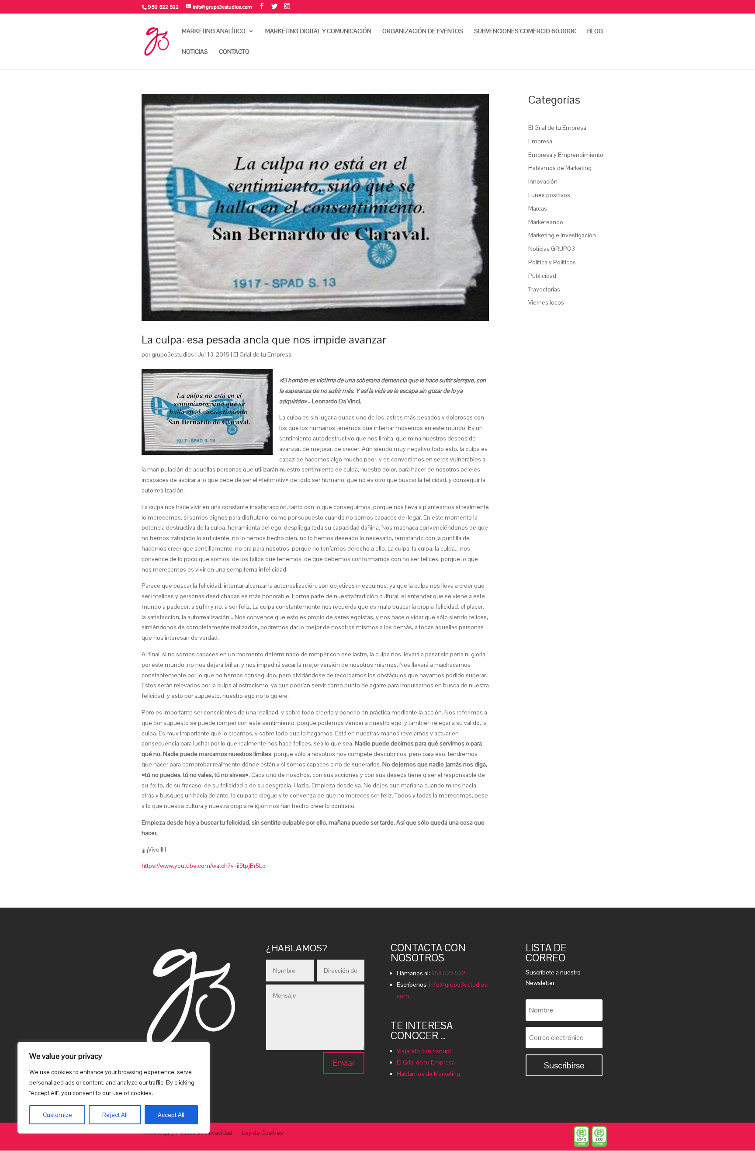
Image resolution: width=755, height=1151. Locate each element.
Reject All (115, 1115)
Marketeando (545, 222)
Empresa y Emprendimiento (565, 155)
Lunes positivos (549, 195)
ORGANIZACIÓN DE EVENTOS (422, 31)
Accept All (171, 1115)
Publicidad (542, 276)
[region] (113, 1088)
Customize (57, 1115)
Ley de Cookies (262, 1133)
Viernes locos (546, 302)
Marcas (537, 208)
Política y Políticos (552, 262)
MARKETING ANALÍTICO (214, 31)
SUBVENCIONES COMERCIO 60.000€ (525, 31)
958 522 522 (448, 973)
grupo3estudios (173, 354)
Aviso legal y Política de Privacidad (187, 1133)
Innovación (543, 181)
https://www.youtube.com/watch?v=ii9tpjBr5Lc (203, 866)
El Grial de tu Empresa (262, 354)
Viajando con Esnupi (424, 1051)
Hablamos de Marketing (560, 168)
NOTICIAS (195, 52)
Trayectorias (544, 289)
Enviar (343, 1062)
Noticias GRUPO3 (551, 249)
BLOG (595, 31)
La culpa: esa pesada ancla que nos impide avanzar (264, 339)
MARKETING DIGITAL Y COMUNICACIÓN (318, 31)
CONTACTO (234, 52)
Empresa (540, 141)
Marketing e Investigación (562, 235)
